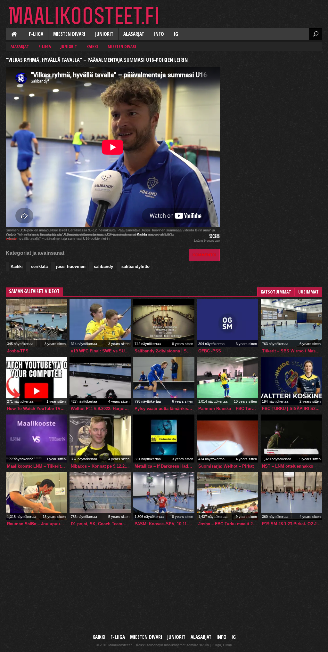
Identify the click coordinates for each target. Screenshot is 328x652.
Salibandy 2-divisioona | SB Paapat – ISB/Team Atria (164, 351)
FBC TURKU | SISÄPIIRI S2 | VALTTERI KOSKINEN (292, 408)
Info (159, 34)
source (11, 238)
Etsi (315, 34)
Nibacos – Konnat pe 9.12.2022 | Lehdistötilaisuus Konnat (101, 466)
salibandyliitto (135, 266)
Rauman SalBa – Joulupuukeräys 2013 (37, 523)
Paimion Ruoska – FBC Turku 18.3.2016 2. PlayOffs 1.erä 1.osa (228, 408)
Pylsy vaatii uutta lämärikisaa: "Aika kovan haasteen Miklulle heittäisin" (164, 408)
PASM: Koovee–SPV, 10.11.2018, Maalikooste (164, 523)
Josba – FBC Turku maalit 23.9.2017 (228, 523)
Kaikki (15, 34)
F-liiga (36, 34)
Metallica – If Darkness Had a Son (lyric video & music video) (164, 466)
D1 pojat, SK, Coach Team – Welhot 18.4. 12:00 (101, 523)
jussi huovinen (71, 266)
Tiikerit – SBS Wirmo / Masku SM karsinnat (292, 351)
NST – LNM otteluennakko (287, 466)
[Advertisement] (274, 95)
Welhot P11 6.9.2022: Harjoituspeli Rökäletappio (101, 408)
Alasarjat (133, 34)
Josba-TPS (18, 351)
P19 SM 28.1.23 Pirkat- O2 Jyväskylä (292, 523)
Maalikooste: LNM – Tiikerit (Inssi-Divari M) (37, 466)
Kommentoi (204, 255)
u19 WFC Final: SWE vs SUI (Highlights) (101, 351)
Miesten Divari (69, 34)
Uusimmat (308, 292)
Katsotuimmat (276, 292)
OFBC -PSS (209, 351)
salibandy (103, 266)
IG (176, 34)
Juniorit (104, 34)
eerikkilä (39, 266)
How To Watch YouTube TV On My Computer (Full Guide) (37, 408)
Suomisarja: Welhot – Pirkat (226, 466)
